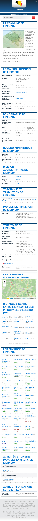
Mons (27, 333)
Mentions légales (9, 512)
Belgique (18, 176)
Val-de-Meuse (8, 263)
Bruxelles (16, 321)
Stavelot (5, 471)
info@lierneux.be (21, 92)
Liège (19, 14)
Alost (3, 339)
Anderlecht (5, 326)
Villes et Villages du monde (22, 514)
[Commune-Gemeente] (19, 3)
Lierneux (19, 10)
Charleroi (28, 316)
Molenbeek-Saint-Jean (17, 332)
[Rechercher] (33, 17)
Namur (27, 327)
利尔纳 (34, 199)
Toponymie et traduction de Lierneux (13, 192)
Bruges (16, 327)
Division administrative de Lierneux (15, 169)
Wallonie (13, 14)
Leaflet (11, 298)
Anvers (4, 317)
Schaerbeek (29, 321)
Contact (8, 514)
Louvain (4, 332)
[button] (4, 281)
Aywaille (5, 481)
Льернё (21, 199)
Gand (15, 317)
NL (36, 1)
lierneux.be (19, 98)
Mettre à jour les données (11, 61)
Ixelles (27, 339)
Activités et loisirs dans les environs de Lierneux (18, 459)
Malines (16, 338)
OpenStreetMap (24, 298)
